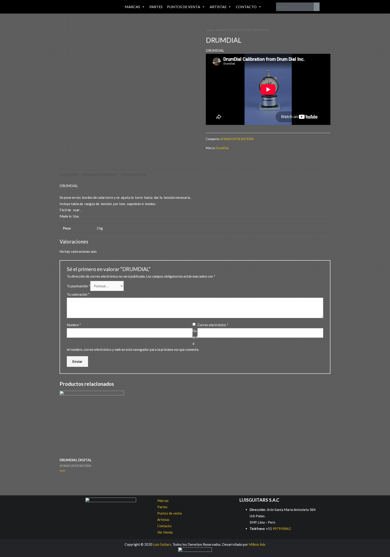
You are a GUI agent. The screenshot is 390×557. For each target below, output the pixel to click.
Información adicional (100, 174)
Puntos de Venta (183, 7)
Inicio (210, 30)
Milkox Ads (257, 544)
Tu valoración (78, 294)
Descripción (69, 174)
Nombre (74, 325)
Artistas (218, 7)
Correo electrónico (212, 325)
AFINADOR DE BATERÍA (233, 30)
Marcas (132, 7)
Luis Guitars (162, 544)
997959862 (281, 529)
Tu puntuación (78, 286)
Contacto (246, 7)
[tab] (69, 174)
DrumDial (222, 148)
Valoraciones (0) (133, 174)
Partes (155, 7)
